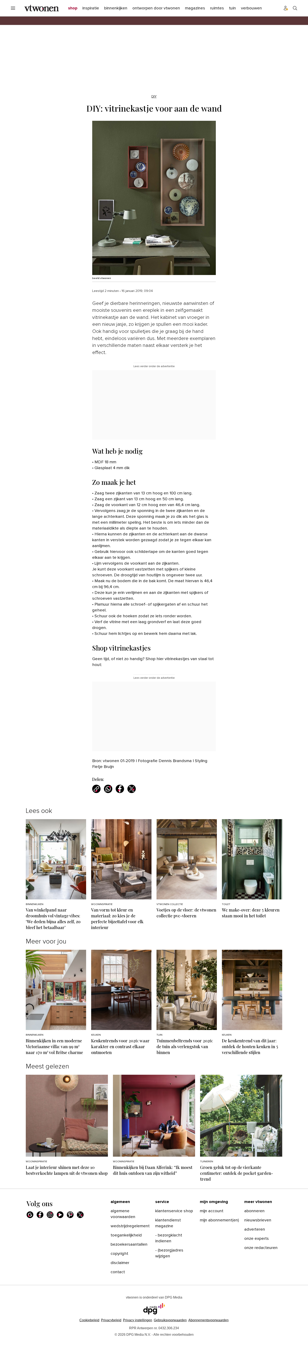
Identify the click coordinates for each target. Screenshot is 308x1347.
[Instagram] (50, 1214)
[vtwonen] (41, 8)
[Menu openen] (13, 8)
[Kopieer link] (96, 789)
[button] (137, 1320)
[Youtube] (60, 1214)
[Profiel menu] (286, 8)
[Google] (30, 1214)
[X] (80, 1214)
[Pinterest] (70, 1214)
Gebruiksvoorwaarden (170, 1320)
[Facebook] (40, 1214)
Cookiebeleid (89, 1320)
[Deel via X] (131, 789)
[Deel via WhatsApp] (108, 789)
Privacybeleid (111, 1320)
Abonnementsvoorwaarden (208, 1320)
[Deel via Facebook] (120, 789)
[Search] (295, 8)
